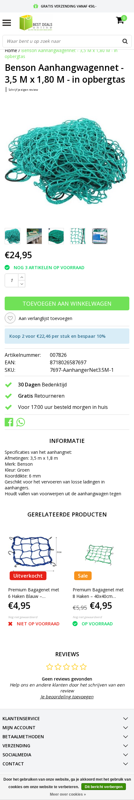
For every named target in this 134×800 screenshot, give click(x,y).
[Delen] (10, 421)
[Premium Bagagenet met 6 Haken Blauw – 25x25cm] (35, 555)
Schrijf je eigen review (23, 90)
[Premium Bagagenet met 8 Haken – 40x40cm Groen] (99, 555)
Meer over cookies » (68, 794)
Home (11, 50)
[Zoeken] (125, 41)
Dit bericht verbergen (103, 787)
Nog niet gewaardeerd (22, 617)
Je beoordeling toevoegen (67, 697)
